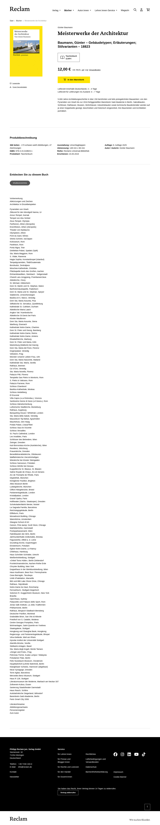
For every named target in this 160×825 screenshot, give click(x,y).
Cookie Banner (120, 777)
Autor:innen (83, 10)
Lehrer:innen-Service (105, 10)
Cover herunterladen (20, 87)
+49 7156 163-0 (25, 764)
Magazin (125, 10)
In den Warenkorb (76, 80)
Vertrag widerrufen (68, 793)
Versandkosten (95, 70)
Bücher (68, 10)
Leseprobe (16, 83)
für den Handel (64, 772)
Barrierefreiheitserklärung (97, 772)
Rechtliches (91, 754)
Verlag (55, 10)
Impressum (118, 772)
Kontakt (13, 772)
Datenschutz (91, 767)
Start (11, 21)
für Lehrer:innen (65, 754)
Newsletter (14, 777)
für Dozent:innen (65, 777)
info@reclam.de (25, 767)
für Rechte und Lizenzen (68, 767)
